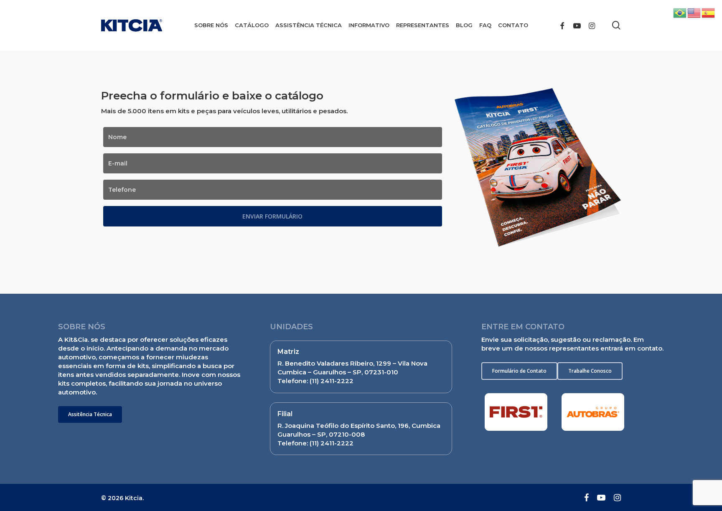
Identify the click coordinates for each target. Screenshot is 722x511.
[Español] (709, 12)
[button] (90, 414)
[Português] (680, 12)
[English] (694, 12)
